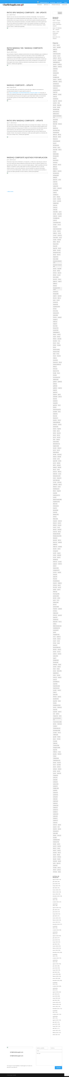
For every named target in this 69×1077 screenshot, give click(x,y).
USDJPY (55, 801)
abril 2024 (55, 944)
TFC (59, 732)
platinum (55, 602)
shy (59, 664)
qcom (60, 615)
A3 (54, 45)
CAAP (55, 181)
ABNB (55, 51)
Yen (54, 867)
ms (58, 527)
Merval (55, 510)
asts (59, 94)
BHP (59, 134)
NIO (60, 546)
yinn (59, 867)
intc (54, 448)
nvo (54, 557)
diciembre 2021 (56, 1008)
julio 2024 (55, 937)
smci (58, 675)
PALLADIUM (56, 581)
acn (58, 55)
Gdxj (55, 390)
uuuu (54, 826)
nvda (59, 555)
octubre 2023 (56, 958)
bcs (54, 126)
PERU (55, 591)
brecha (55, 162)
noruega (55, 551)
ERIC (59, 298)
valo (59, 829)
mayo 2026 (55, 885)
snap (59, 677)
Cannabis (55, 194)
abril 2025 (55, 916)
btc (59, 171)
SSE (54, 703)
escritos (55, 302)
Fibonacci (56, 349)
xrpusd (55, 865)
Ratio (55, 621)
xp (54, 863)
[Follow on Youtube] (16, 1060)
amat (54, 79)
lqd (60, 484)
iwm (54, 458)
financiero (56, 351)
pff (59, 598)
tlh (59, 736)
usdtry (55, 816)
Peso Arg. (56, 593)
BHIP (55, 134)
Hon (59, 420)
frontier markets (57, 364)
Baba (59, 105)
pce (59, 587)
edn (59, 272)
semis (55, 656)
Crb (54, 224)
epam (59, 295)
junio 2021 (55, 1024)
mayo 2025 (55, 913)
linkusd (59, 478)
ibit (54, 435)
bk (59, 147)
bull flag (55, 175)
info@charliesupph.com (44, 2)
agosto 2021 (55, 1020)
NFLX (55, 542)
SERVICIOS (46, 4)
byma (55, 179)
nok (59, 548)
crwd (58, 231)
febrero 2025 (55, 920)
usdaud (55, 786)
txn (54, 764)
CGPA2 (55, 207)
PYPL (55, 615)
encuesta (55, 291)
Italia (54, 456)
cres (59, 224)
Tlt (58, 739)
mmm (60, 521)
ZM (59, 871)
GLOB (55, 396)
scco (58, 651)
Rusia (55, 645)
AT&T (55, 96)
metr (54, 516)
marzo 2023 (55, 974)
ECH (54, 272)
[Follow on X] (8, 1060)
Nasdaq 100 (56, 533)
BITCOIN (56, 145)
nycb (58, 557)
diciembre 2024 (56, 924)
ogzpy (55, 563)
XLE (54, 856)
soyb (54, 692)
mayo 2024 (55, 942)
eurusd (55, 330)
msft (59, 529)
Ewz (55, 341)
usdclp (55, 792)
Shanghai (55, 660)
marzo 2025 (55, 918)
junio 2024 (55, 940)
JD (59, 460)
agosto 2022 (55, 992)
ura (54, 773)
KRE (59, 471)
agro (54, 64)
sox (54, 690)
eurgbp (55, 319)
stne (54, 707)
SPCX (54, 696)
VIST (59, 835)
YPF (55, 871)
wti (55, 852)
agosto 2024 (55, 935)
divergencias (56, 252)
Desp (55, 246)
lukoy (54, 486)
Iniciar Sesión (59, 2)
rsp (54, 641)
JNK (54, 465)
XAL (59, 852)
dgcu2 (55, 248)
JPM (59, 467)
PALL (55, 578)
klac (54, 469)
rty (58, 643)
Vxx (59, 846)
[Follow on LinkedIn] (13, 1060)
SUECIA (59, 707)
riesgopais (56, 634)
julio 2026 (55, 881)
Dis (58, 250)
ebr (54, 270)
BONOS (55, 154)
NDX (55, 538)
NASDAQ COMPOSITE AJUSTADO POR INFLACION (27, 157)
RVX (54, 649)
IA (54, 431)
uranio (59, 773)
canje (54, 192)
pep (58, 589)
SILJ (58, 668)
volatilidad (56, 839)
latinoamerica (56, 476)
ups (58, 771)
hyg (59, 428)
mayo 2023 (55, 970)
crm (54, 231)
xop (59, 861)
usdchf (55, 790)
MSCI (54, 529)
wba (54, 850)
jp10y (58, 465)
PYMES (55, 613)
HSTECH (55, 426)
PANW (60, 583)
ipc (54, 450)
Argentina (56, 90)
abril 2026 (55, 887)
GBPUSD (55, 379)
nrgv (58, 553)
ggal (55, 392)
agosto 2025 (55, 907)
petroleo (56, 596)
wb (58, 848)
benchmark (56, 132)
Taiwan (55, 716)
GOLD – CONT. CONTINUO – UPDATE (56, 33)
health (55, 413)
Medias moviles (57, 499)
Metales (55, 514)
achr (54, 55)
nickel (60, 542)
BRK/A (55, 166)
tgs (54, 736)
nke (54, 548)
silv (54, 671)
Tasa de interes (57, 721)
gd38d (55, 388)
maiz (55, 493)
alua (55, 75)
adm (59, 58)
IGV (58, 437)
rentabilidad (56, 628)
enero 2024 (55, 950)
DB (54, 241)
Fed (58, 345)
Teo (54, 732)
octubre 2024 (56, 930)
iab (58, 431)
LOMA (55, 484)
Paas (55, 574)
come (55, 220)
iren (58, 450)
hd (59, 411)
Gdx (60, 388)
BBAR (55, 121)
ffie (54, 347)
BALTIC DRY (56, 111)
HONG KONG (56, 422)
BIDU (55, 136)
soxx (59, 690)
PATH (55, 585)
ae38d (59, 60)
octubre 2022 (56, 986)
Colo (59, 216)
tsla (54, 754)
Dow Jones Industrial (57, 262)
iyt (58, 458)
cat (54, 196)
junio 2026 (55, 883)
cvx (54, 239)
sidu (58, 666)
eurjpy (55, 323)
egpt (59, 281)
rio (54, 636)
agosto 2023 (55, 963)
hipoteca (55, 418)
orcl (54, 572)
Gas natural (56, 377)
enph (54, 295)
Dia (59, 248)
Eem (55, 279)
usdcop (55, 796)
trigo (55, 749)
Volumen (56, 841)
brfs (59, 164)
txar (59, 762)
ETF (54, 308)
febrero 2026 (55, 892)
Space (55, 694)
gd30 (54, 381)
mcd (54, 497)
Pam (55, 583)
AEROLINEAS (56, 62)
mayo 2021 (55, 1026)
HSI (59, 424)
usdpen (55, 807)
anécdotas (56, 83)
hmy (55, 420)
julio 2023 (55, 966)
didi (54, 250)
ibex (58, 433)
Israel (59, 454)
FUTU (55, 368)
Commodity (56, 222)
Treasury (56, 745)
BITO (54, 147)
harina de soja (56, 409)
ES (58, 300)
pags (55, 576)
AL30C (60, 66)
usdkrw (55, 803)
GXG (54, 407)
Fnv (54, 355)
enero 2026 (55, 894)
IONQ (59, 448)
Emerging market (56, 288)
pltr (54, 604)
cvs (60, 237)
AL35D (55, 71)
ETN (54, 317)
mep (55, 508)
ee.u (58, 275)
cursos (60, 235)
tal (60, 716)
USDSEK (55, 811)
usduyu (55, 818)
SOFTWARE (56, 681)
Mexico (55, 518)
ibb (54, 433)
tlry (54, 739)
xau (54, 854)
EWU (54, 338)
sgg (54, 658)
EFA (59, 279)
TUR (54, 756)
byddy (55, 177)
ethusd (55, 315)
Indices (56, 441)
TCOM (55, 726)
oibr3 (60, 563)
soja (55, 683)
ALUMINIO (56, 77)
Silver (59, 671)
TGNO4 (55, 734)
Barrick (55, 119)
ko (58, 469)
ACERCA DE (64, 4)
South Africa (56, 686)
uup (59, 824)
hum (54, 428)
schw (54, 653)
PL (58, 600)
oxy (59, 572)
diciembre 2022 (56, 980)
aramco (55, 88)
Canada (55, 190)
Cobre (59, 214)
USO (55, 824)
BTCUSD (56, 173)
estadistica (56, 306)
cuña (55, 237)
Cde (59, 199)
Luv (59, 486)
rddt (54, 623)
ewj (54, 336)
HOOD (55, 424)
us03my (55, 781)
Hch (55, 411)
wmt (58, 850)
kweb (55, 473)
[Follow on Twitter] (30, 3)
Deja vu (55, 244)
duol (54, 268)
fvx (54, 373)
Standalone (56, 705)
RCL (60, 621)
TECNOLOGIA (56, 728)
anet (60, 81)
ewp (58, 336)
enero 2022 (55, 1006)
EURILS (55, 321)
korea (55, 471)
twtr (54, 762)
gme (59, 396)
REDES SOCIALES (57, 626)
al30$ (55, 66)
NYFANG (55, 559)
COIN (55, 216)
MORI (54, 525)
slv (54, 675)
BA (54, 105)
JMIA (58, 463)
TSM (59, 754)
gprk (55, 405)
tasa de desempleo (57, 719)
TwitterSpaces (56, 760)
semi (59, 653)
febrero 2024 (55, 948)
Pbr (55, 587)
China (55, 211)
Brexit (55, 164)
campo (59, 188)
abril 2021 (55, 1028)
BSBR (54, 171)
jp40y (55, 467)
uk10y (55, 769)
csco (54, 235)
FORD (55, 358)
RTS (54, 643)
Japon (55, 460)
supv (55, 711)
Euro (55, 325)
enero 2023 (55, 978)
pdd (54, 589)
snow (55, 679)
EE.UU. (55, 277)
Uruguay (55, 775)
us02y (55, 779)
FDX (54, 345)
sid (54, 666)
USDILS (55, 799)
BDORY (55, 128)
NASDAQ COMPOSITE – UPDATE (20, 85)
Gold (55, 401)
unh (54, 771)
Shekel (55, 664)
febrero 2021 (55, 1032)
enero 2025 (55, 922)
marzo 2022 (55, 1002)
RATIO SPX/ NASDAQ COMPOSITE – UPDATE (25, 120)
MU (59, 531)
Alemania (55, 73)
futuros (56, 371)
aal (54, 47)
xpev (58, 863)
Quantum (55, 619)
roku (58, 638)
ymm (59, 869)
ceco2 (59, 201)
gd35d (55, 385)
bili (59, 136)
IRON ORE (56, 452)
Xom (55, 861)
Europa (55, 328)
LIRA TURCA (56, 480)
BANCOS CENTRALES (57, 116)
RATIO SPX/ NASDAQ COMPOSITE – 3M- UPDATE (26, 12)
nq (54, 553)
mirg (55, 521)
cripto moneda (57, 229)
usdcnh (55, 794)
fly (54, 353)
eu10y (59, 317)
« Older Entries (10, 191)
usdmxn (55, 805)
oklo (54, 566)
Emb (55, 285)
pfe (54, 598)
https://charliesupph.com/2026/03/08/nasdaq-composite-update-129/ (24, 92)
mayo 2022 (55, 998)
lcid (54, 478)
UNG (59, 769)
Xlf (59, 856)
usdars (55, 784)
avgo (55, 101)
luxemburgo (56, 488)
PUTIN (55, 611)
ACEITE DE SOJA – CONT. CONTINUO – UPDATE (57, 24)
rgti (54, 632)
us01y (55, 777)
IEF (58, 435)
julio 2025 (55, 909)
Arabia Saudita (56, 85)
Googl (55, 403)
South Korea (56, 688)
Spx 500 (55, 698)
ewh (58, 334)
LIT (54, 482)
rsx (58, 641)
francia (55, 362)
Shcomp (55, 662)
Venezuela (55, 831)
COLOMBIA (56, 218)
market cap (56, 495)
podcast (56, 606)
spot (59, 696)
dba (58, 241)
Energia (55, 293)
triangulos (56, 747)
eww (59, 338)
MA (54, 490)
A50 (58, 45)
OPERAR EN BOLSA (56, 4)
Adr (54, 60)
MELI (55, 503)
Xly (58, 859)
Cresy (55, 226)
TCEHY (59, 724)
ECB (58, 270)
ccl (54, 199)
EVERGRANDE (56, 332)
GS (59, 405)
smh (55, 677)
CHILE (55, 209)
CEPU (55, 205)
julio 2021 (55, 1022)
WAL (54, 848)
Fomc (58, 355)
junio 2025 (55, 911)
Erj (54, 300)
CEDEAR (55, 203)
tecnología (56, 730)
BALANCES (56, 109)
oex (59, 561)
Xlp (54, 859)
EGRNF (55, 283)
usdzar (55, 822)
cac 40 (55, 184)
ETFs (55, 311)
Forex (55, 360)
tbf (54, 724)
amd (59, 79)
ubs (54, 766)
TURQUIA (56, 758)
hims (55, 416)
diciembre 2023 (56, 952)
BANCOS (56, 113)
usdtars (55, 814)
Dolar (55, 259)
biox (54, 143)
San (54, 651)
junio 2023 (55, 968)
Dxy (59, 268)
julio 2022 (55, 994)
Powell (55, 608)
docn (58, 254)
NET (59, 540)
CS (59, 233)
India (58, 439)
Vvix (54, 844)
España (55, 304)
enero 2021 (55, 1034)
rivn (54, 638)
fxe (58, 373)
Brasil (55, 160)
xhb (58, 854)
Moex (55, 523)
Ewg (54, 334)
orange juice (56, 570)
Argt (55, 92)
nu (54, 555)
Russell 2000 (56, 647)
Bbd (55, 123)
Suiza (55, 709)
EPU (54, 298)
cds (54, 201)
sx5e (59, 711)
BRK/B (55, 169)
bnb (59, 149)
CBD (58, 196)
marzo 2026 (55, 890)
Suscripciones (52, 2)
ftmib (54, 366)
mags (58, 490)
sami (59, 649)
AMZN (55, 81)
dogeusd (55, 256)
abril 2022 (55, 1000)
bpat (54, 158)
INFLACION (56, 443)
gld (59, 394)
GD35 (55, 383)
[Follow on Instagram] (11, 1060)
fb (54, 343)
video (55, 833)
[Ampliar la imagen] (45, 29)
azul (54, 103)
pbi (59, 585)
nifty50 (55, 544)
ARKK (55, 94)
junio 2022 (55, 996)
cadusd (55, 186)
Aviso (60, 101)
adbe (54, 58)
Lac (59, 473)
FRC (60, 362)
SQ (59, 701)
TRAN (55, 743)
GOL (55, 398)
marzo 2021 (55, 1030)
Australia (55, 98)
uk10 (58, 766)
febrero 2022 (55, 1004)
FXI (54, 375)
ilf (54, 439)
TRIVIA (55, 751)
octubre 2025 (56, 901)
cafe (54, 188)
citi (54, 214)
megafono (56, 501)
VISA (54, 835)
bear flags (56, 130)
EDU (54, 275)
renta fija (55, 630)
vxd (58, 844)
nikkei (55, 546)
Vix (54, 837)
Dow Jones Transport (57, 265)
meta (55, 512)
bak (58, 107)
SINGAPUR (55, 673)
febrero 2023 (55, 976)
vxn (54, 846)
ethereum (56, 313)
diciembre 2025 (56, 896)
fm (58, 353)
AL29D (59, 64)
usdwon (55, 820)
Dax (59, 239)
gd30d (60, 381)
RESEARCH (39, 4)
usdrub (55, 809)
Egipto (55, 281)
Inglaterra (56, 446)
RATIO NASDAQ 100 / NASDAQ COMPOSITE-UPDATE (25, 49)
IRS (54, 454)
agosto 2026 (55, 879)
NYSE (55, 561)
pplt (60, 608)
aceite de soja (56, 53)
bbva (60, 123)
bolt (54, 151)
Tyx (58, 764)
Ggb (55, 394)
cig (60, 211)
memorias (55, 506)
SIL (54, 668)
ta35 (57, 713)
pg (54, 600)
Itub (59, 456)
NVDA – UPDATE (56, 20)
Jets (54, 463)
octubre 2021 (56, 1014)
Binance (55, 139)
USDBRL (55, 788)
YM (54, 869)
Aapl (58, 47)
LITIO (59, 482)
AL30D (55, 68)
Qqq (55, 617)
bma (55, 149)
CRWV (55, 233)
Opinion (55, 568)
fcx (58, 343)
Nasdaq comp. (57, 536)
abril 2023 (55, 972)
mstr (55, 531)
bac (54, 107)
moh (59, 523)
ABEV (55, 49)
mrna (59, 525)
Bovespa (55, 156)
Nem (55, 540)
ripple (58, 636)
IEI (54, 437)
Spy (55, 701)
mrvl (54, 527)
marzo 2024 (55, 946)
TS (59, 751)
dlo (54, 254)
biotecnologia (56, 141)
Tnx (55, 741)
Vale (55, 829)
